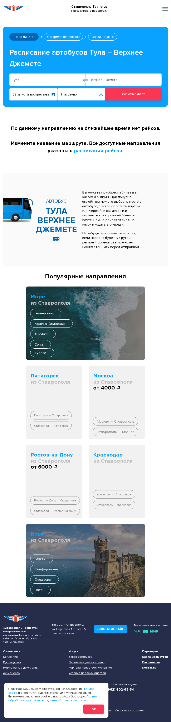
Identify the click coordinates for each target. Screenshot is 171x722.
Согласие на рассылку (129, 710)
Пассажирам (151, 662)
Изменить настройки (73, 700)
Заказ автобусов (80, 657)
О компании (11, 651)
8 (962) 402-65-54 (119, 689)
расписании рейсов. (98, 151)
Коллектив (10, 657)
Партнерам (150, 651)
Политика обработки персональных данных (54, 698)
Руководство (12, 662)
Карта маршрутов (155, 657)
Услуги (73, 651)
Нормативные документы (20, 667)
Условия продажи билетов (87, 673)
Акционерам (11, 673)
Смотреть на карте (63, 633)
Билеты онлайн (110, 629)
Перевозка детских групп (86, 662)
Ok (94, 709)
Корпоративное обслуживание (90, 667)
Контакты (149, 667)
